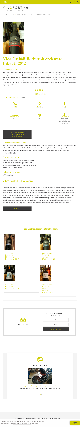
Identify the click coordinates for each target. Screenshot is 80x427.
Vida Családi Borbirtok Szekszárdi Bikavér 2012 (33, 60)
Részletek (17, 208)
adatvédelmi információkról (22, 424)
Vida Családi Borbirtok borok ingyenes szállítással (17, 134)
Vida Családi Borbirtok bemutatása (18, 181)
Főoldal (5, 14)
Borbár (12, 14)
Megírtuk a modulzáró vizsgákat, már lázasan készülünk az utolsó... (40, 387)
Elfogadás (75, 423)
